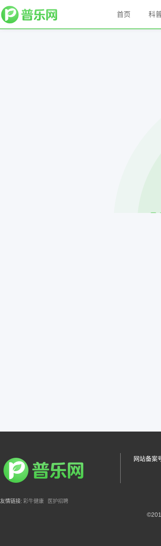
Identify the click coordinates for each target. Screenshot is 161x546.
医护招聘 (58, 501)
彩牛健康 (33, 501)
